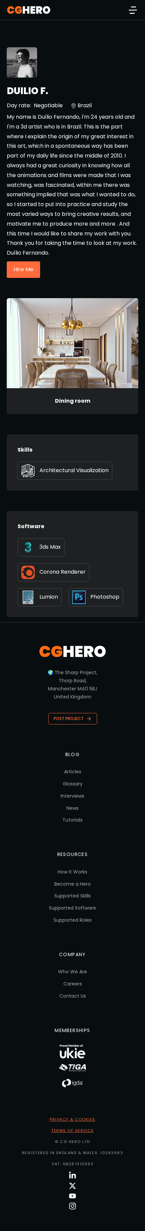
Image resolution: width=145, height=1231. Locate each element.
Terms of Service (72, 1130)
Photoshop (104, 597)
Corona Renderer (62, 572)
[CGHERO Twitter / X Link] (72, 1185)
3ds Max (50, 547)
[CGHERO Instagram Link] (72, 1206)
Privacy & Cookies (72, 1119)
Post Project (69, 718)
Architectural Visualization (74, 470)
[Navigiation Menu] (132, 10)
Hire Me (23, 269)
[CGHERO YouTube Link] (72, 1196)
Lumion (48, 597)
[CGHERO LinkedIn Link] (72, 1175)
